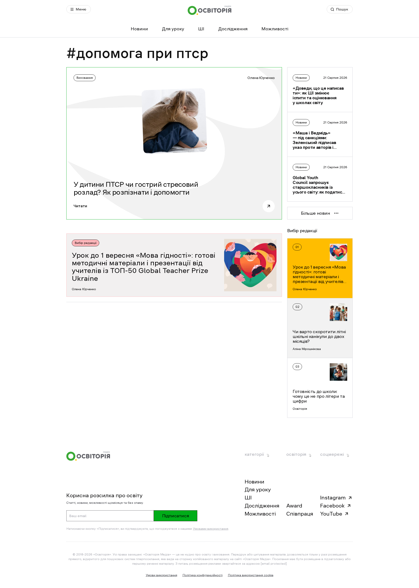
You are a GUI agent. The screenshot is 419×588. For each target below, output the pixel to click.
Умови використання (161, 575)
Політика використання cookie (250, 575)
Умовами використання (210, 528)
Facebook (332, 505)
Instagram (333, 497)
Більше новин (315, 213)
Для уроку (173, 29)
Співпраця (299, 513)
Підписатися (175, 516)
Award (294, 505)
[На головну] (209, 10)
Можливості (274, 29)
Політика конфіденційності (202, 575)
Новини (139, 29)
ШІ (201, 29)
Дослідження (232, 29)
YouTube (331, 513)
